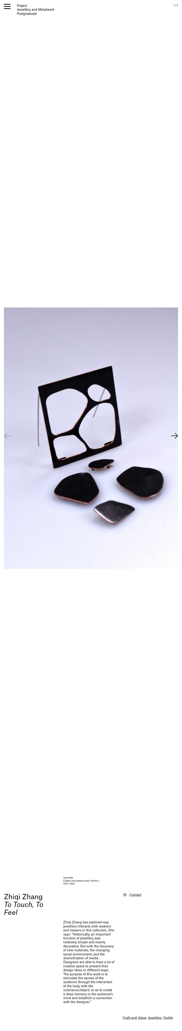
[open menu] (7, 6)
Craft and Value (134, 1017)
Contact (135, 894)
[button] (174, 436)
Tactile (168, 1017)
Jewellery (155, 1017)
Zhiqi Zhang (23, 897)
